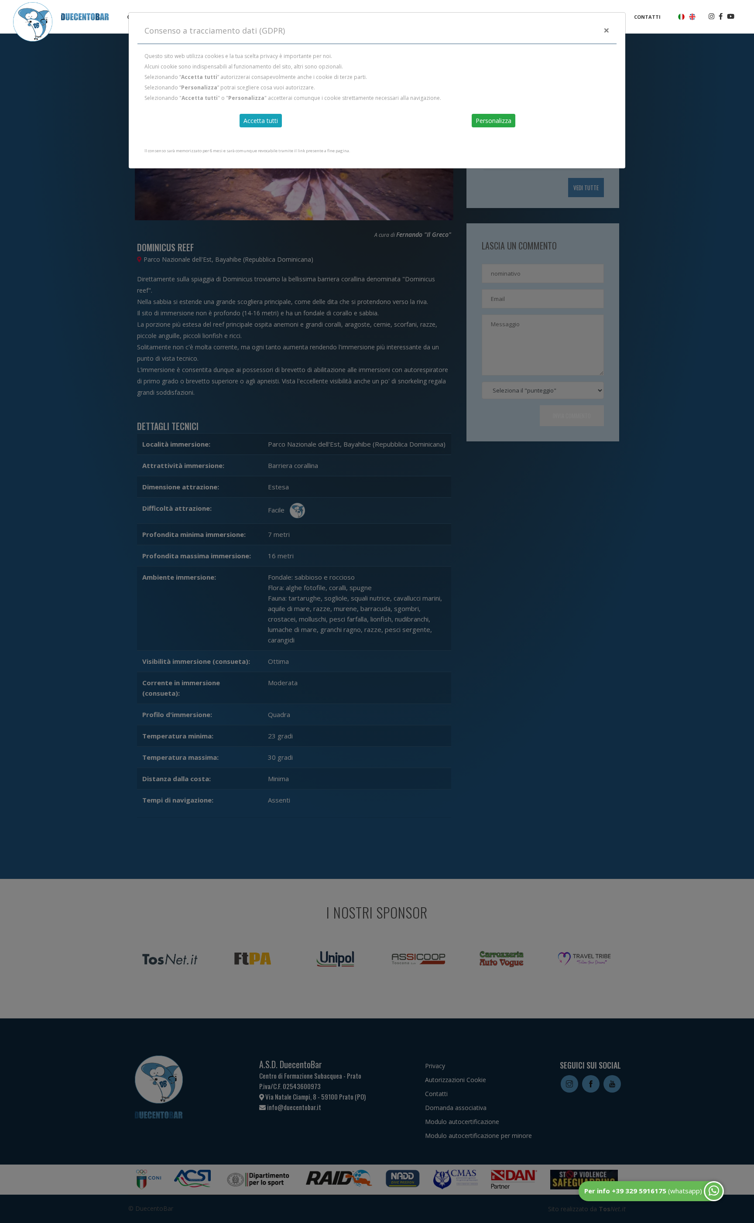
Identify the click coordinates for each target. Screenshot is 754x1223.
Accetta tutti (260, 120)
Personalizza (493, 120)
